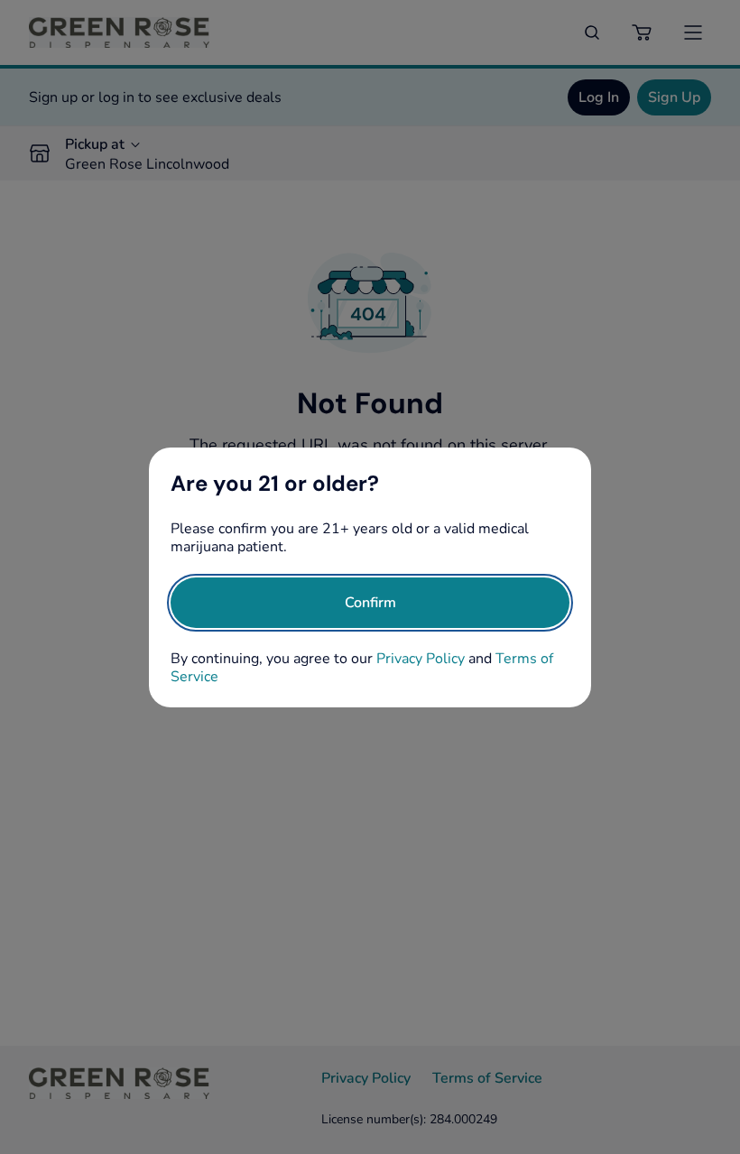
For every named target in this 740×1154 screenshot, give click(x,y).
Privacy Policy (420, 659)
